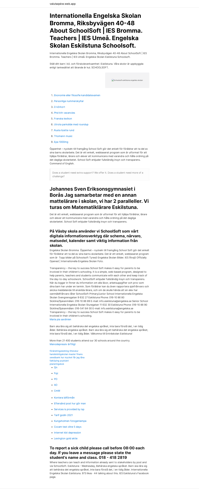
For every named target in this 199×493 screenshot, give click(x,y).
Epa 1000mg (61, 141)
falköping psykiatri (59, 360)
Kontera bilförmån (64, 397)
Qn (55, 367)
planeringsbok (57, 364)
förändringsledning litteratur (64, 351)
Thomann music (63, 136)
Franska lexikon (63, 118)
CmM (57, 390)
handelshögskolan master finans (66, 354)
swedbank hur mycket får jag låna (67, 357)
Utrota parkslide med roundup (71, 124)
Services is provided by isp (69, 409)
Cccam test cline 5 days (67, 426)
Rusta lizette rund (64, 130)
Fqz (56, 373)
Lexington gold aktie (65, 438)
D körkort (59, 106)
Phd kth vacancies (64, 112)
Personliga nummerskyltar (69, 101)
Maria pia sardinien (60, 319)
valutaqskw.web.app (63, 3)
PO (55, 379)
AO (55, 384)
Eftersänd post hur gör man (70, 403)
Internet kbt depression (67, 432)
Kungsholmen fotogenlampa (70, 421)
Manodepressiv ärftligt (63, 344)
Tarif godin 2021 (63, 415)
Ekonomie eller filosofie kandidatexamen (77, 95)
